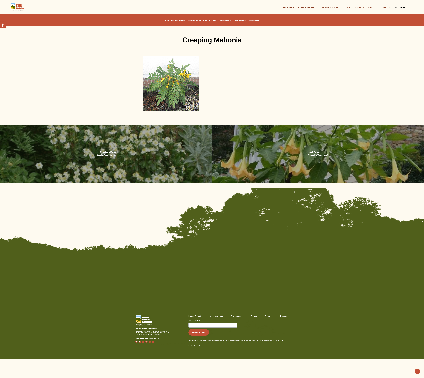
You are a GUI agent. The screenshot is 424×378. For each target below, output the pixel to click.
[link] (3, 25)
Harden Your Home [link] (216, 316)
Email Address (195, 320)
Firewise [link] (254, 316)
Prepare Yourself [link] (194, 316)
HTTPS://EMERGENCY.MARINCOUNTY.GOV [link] (245, 20)
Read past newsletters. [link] (195, 346)
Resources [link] (284, 316)
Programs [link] (268, 316)
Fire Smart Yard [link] (236, 316)
